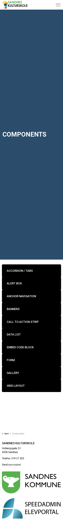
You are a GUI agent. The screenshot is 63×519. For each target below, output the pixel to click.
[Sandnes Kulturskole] (14, 5)
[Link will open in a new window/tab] (31, 482)
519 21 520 (17, 458)
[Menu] (58, 5)
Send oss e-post (11, 464)
